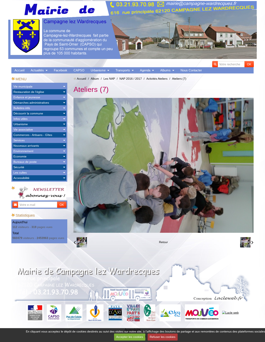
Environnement (23, 151)
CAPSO (78, 70)
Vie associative (23, 129)
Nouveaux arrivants (26, 145)
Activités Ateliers (156, 78)
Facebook (60, 70)
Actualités (37, 70)
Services (19, 140)
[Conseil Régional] (95, 312)
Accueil (19, 70)
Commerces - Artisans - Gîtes (32, 135)
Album (95, 78)
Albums (165, 70)
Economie (19, 156)
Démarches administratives (31, 102)
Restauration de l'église (28, 92)
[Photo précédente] (80, 242)
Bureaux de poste (25, 161)
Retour (163, 242)
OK (249, 64)
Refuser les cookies (162, 336)
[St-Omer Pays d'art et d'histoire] (115, 312)
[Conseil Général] (73, 312)
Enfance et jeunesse (26, 97)
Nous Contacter (191, 70)
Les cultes (20, 172)
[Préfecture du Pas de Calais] (34, 312)
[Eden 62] (170, 312)
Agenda (145, 70)
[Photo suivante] (246, 242)
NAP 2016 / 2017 (130, 78)
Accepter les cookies (129, 336)
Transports (123, 70)
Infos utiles (20, 118)
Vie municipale (23, 86)
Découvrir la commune (28, 113)
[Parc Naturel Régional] (149, 312)
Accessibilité (21, 178)
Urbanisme (98, 70)
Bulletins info (21, 108)
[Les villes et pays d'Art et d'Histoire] (133, 312)
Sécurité (18, 167)
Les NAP (109, 78)
